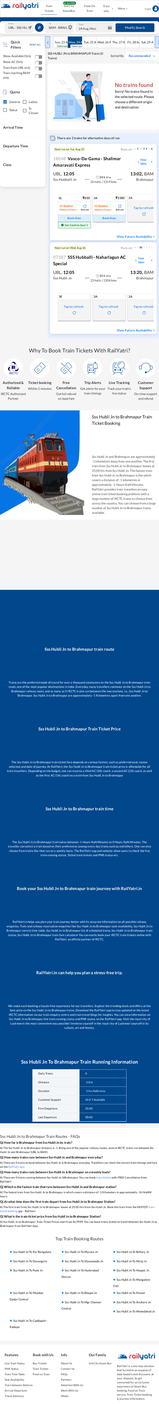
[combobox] (19, 27)
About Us (66, 1363)
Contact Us (67, 1368)
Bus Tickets (40, 1363)
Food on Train (41, 1374)
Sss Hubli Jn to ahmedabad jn (136, 1311)
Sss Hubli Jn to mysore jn (81, 1252)
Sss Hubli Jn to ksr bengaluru (32, 1252)
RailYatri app (16, 1166)
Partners (66, 1379)
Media (65, 1396)
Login (148, 8)
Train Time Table (15, 1374)
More (121, 8)
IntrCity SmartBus (69, 8)
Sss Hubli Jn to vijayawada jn (84, 1261)
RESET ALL (35, 44)
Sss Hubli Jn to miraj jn (132, 1261)
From (10, 23)
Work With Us (69, 1390)
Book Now (74, 218)
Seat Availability (14, 1379)
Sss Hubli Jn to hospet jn (133, 1270)
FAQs (64, 1374)
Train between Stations (19, 1385)
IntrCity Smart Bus (100, 1363)
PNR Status (11, 1368)
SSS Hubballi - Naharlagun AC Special (89, 260)
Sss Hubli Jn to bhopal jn (81, 1293)
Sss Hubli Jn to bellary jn (133, 1252)
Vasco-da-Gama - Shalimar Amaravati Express (87, 162)
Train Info (106, 8)
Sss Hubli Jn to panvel (131, 1293)
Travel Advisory (14, 1396)
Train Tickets (49, 8)
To (50, 23)
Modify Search (135, 27)
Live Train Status (15, 1363)
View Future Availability (134, 236)
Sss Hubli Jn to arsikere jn (134, 1302)
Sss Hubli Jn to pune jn (28, 1270)
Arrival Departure (16, 1390)
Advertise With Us (72, 1385)
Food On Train (89, 8)
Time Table (143, 161)
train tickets (103, 1177)
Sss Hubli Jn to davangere (30, 1261)
